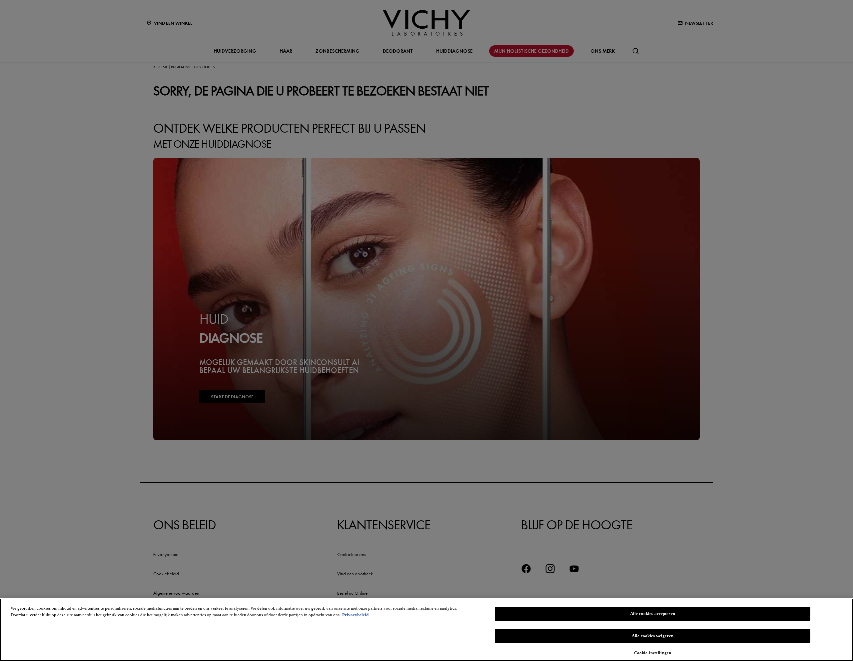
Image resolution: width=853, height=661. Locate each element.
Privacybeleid (355, 614)
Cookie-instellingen (652, 652)
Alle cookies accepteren (652, 613)
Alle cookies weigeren (652, 635)
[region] (426, 629)
